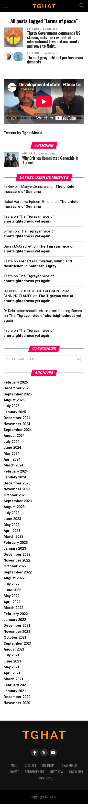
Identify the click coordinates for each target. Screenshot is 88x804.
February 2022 (16, 614)
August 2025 (14, 400)
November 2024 (17, 424)
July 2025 (11, 406)
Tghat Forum (68, 765)
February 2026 (16, 382)
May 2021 (11, 667)
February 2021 (16, 685)
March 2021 (13, 679)
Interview (56, 771)
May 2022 (11, 596)
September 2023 (18, 501)
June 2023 (12, 519)
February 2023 (16, 543)
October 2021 (15, 637)
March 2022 (13, 608)
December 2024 (17, 418)
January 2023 (15, 548)
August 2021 (14, 649)
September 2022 (18, 572)
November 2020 (17, 703)
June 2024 (12, 448)
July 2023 (11, 513)
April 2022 (12, 602)
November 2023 (17, 489)
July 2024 (11, 442)
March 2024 (13, 465)
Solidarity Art (34, 771)
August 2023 (14, 507)
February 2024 (16, 471)
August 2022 (14, 578)
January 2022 (15, 620)
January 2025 (15, 412)
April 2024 (12, 459)
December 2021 (17, 626)
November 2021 (17, 632)
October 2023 (15, 495)
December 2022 (17, 555)
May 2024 (11, 454)
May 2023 (11, 525)
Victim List (76, 771)
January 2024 (15, 477)
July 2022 (11, 584)
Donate (14, 771)
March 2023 (13, 537)
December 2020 (17, 697)
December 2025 (17, 388)
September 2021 (18, 644)
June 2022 (12, 590)
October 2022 (15, 566)
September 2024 (18, 430)
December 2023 (17, 483)
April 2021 (12, 673)
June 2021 (12, 661)
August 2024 (14, 436)
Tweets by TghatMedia (23, 133)
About (15, 765)
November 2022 (17, 560)
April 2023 (12, 531)
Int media (48, 765)
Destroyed (46, 778)
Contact (30, 765)
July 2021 (11, 655)
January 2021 (15, 691)
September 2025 (18, 394)
